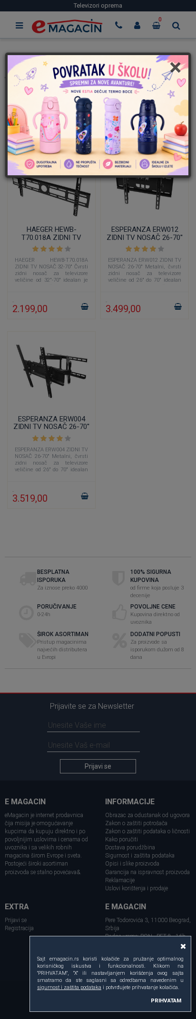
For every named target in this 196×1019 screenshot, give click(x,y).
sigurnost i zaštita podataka (69, 987)
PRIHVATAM (166, 1000)
